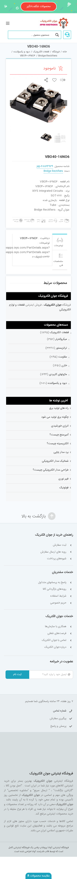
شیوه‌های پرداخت (56, 559)
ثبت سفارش (59, 545)
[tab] (59, 242)
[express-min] (64, 218)
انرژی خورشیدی (60, 426)
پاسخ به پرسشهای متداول (52, 582)
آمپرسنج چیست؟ (59, 434)
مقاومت (62, 357)
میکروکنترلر (61, 339)
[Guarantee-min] (17, 218)
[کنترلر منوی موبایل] (8, 23)
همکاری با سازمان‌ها (55, 626)
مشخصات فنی (58, 263)
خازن (64, 365)
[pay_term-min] (40, 218)
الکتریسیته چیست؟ (58, 443)
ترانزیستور (61, 348)
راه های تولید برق (59, 408)
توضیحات (58, 246)
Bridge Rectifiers (53, 171)
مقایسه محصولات (39, 875)
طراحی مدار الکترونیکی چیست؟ (51, 470)
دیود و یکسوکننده (57, 383)
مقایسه (62, 79)
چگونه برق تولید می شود (55, 417)
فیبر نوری (63, 478)
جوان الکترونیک (52, 305)
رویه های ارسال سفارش (53, 552)
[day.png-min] (29, 218)
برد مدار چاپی (61, 452)
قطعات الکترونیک (59, 332)
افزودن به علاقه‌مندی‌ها (54, 79)
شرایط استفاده (58, 596)
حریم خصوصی (58, 603)
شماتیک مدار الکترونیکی (55, 461)
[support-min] (52, 218)
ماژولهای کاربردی (58, 374)
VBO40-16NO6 (29, 238)
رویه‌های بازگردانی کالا (54, 589)
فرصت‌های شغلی (56, 633)
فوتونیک (64, 487)
